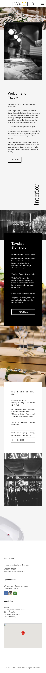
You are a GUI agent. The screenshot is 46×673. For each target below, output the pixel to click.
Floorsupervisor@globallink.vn (14, 571)
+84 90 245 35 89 (17, 440)
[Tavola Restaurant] (23, 4)
